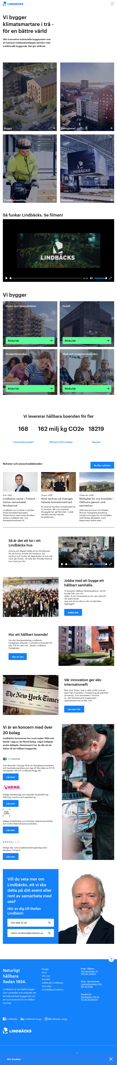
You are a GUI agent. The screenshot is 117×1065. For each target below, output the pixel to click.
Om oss (46, 975)
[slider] (46, 278)
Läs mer (10, 776)
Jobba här (73, 612)
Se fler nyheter (102, 465)
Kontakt (46, 979)
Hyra (44, 972)
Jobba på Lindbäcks (52, 982)
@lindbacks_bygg (57, 1018)
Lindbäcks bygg (32, 1018)
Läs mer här (74, 709)
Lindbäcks (11, 1018)
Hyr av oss (17, 656)
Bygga (45, 968)
